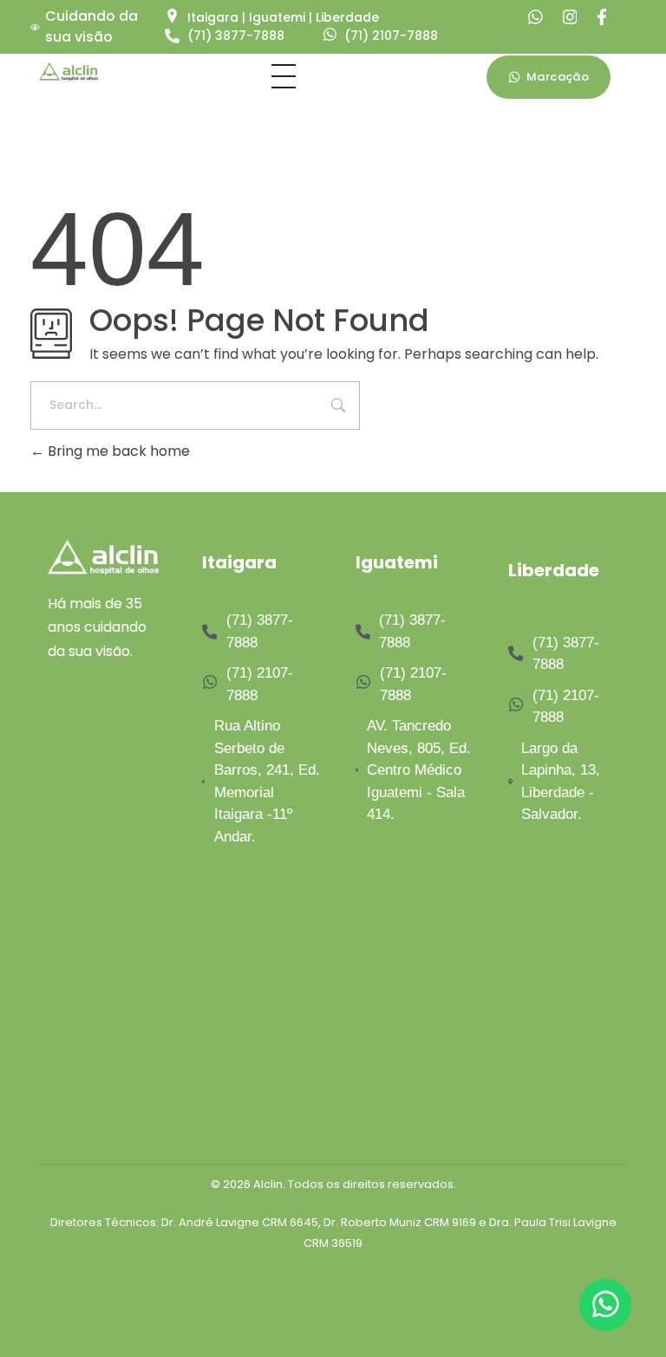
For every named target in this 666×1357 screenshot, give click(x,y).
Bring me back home (117, 451)
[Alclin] (68, 71)
